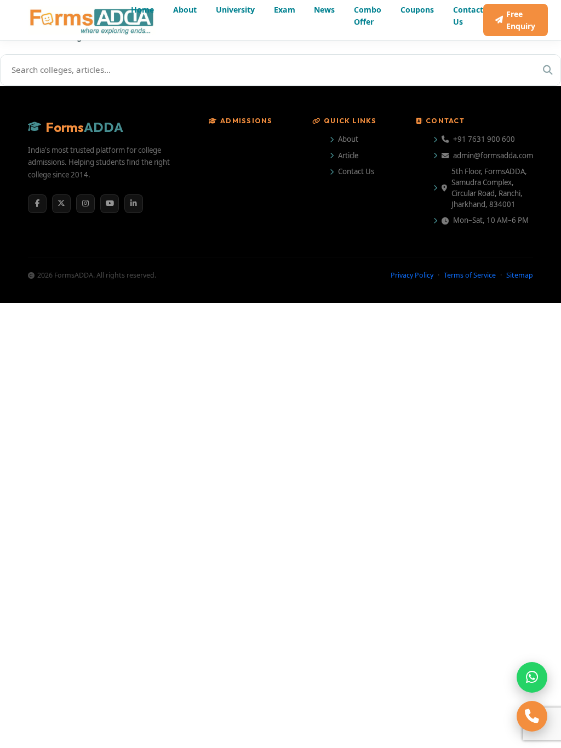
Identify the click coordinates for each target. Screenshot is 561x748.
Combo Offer (367, 15)
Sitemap (519, 275)
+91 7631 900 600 (484, 139)
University (235, 9)
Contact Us (468, 15)
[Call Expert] (532, 716)
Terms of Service (470, 275)
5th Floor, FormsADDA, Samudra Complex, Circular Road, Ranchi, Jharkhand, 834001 (489, 187)
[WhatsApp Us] (532, 677)
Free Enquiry (520, 20)
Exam (284, 9)
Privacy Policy (412, 275)
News (324, 9)
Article (348, 155)
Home (142, 9)
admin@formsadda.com (493, 155)
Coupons (417, 9)
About (185, 9)
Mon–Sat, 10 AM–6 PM (491, 220)
